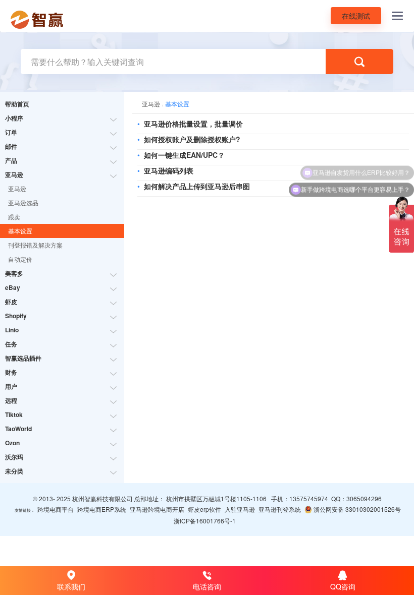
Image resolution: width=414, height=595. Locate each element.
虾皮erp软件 (204, 509)
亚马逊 (17, 188)
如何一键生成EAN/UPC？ (184, 155)
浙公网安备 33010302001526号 (356, 509)
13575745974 (308, 498)
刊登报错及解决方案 (35, 245)
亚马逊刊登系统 (279, 509)
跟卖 (14, 216)
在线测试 (356, 16)
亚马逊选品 (23, 202)
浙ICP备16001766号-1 (205, 520)
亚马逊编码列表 (168, 170)
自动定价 (20, 259)
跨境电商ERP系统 (101, 509)
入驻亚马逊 (240, 509)
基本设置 (20, 230)
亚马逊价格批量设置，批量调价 (193, 123)
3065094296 (364, 498)
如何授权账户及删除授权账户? (192, 139)
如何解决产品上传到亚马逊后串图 (197, 186)
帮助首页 (17, 103)
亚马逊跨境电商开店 (157, 509)
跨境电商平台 (55, 509)
